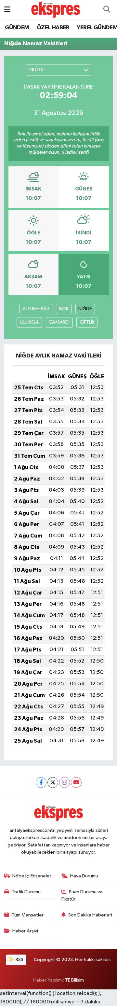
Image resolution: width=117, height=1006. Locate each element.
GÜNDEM (17, 28)
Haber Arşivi (25, 931)
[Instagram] (64, 782)
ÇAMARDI (59, 322)
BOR (64, 308)
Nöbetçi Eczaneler (31, 875)
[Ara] (106, 10)
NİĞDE (85, 308)
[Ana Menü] (7, 9)
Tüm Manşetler (28, 915)
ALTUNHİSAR (35, 308)
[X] (52, 782)
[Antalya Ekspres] (55, 9)
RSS (19, 959)
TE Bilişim (74, 980)
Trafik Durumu (26, 891)
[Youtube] (76, 782)
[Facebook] (41, 782)
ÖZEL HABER (53, 28)
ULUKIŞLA (29, 322)
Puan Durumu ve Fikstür (82, 895)
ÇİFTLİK (87, 322)
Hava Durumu (84, 875)
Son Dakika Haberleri (90, 915)
